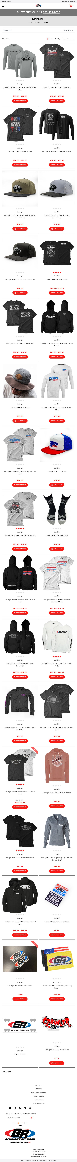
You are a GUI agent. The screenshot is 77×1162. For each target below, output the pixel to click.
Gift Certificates (20, 1054)
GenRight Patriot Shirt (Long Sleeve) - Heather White (56, 408)
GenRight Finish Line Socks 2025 (57, 535)
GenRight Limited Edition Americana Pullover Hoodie (20, 600)
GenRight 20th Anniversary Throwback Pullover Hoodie (57, 344)
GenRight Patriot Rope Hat (57, 471)
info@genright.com (39, 1156)
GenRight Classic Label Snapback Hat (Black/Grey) (57, 216)
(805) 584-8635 (70, 1)
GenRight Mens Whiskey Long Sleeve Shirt (56, 151)
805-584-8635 (51, 12)
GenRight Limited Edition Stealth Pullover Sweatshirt (20, 664)
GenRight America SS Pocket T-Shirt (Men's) (20, 858)
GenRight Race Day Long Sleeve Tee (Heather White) (56, 664)
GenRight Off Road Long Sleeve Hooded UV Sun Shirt (20, 88)
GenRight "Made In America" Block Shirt (20, 343)
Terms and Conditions (38, 1092)
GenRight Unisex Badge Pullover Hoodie (57, 792)
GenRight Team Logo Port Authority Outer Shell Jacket (20, 923)
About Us (38, 1089)
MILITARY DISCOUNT (38, 1104)
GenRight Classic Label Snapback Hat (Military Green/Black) (20, 216)
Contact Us (38, 1085)
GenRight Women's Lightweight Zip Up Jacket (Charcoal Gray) (56, 859)
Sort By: (57, 39)
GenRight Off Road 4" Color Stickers (20, 986)
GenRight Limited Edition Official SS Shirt (57, 87)
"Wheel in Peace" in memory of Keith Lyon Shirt (20, 535)
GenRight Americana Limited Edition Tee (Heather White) (57, 600)
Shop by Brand (38, 1100)
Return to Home (38, 1096)
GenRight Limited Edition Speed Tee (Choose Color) (20, 792)
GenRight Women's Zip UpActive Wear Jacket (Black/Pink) (20, 728)
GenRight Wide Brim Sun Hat (20, 407)
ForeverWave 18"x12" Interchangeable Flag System (57, 987)
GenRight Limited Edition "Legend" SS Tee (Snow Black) (56, 728)
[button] (38, 30)
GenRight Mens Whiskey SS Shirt (57, 279)
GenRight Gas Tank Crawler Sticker (57, 1050)
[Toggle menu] (9, 6)
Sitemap (53, 1160)
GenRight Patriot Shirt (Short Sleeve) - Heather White (20, 472)
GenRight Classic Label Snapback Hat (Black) (20, 279)
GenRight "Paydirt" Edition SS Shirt (20, 151)
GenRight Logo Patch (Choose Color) (57, 922)
